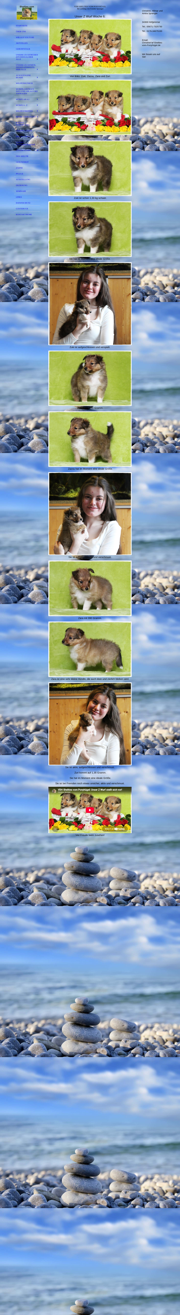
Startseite (21, 26)
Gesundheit (22, 162)
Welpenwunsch (24, 83)
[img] (27, 12)
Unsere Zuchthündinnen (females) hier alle (26, 67)
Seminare (21, 191)
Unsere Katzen (24, 131)
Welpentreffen (24, 111)
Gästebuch (22, 209)
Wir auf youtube (25, 37)
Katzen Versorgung (23, 124)
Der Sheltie (22, 156)
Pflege (19, 174)
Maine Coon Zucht (26, 117)
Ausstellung (23, 179)
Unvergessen (23, 150)
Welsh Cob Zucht (25, 137)
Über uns (21, 31)
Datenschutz (23, 203)
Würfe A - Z (21, 105)
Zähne (19, 168)
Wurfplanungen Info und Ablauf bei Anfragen (27, 91)
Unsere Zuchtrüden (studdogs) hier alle (27, 57)
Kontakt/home (24, 214)
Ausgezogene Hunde (23, 76)
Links (19, 197)
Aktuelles (22, 43)
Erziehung (21, 185)
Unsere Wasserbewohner (25, 143)
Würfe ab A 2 (22, 99)
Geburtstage (23, 49)
